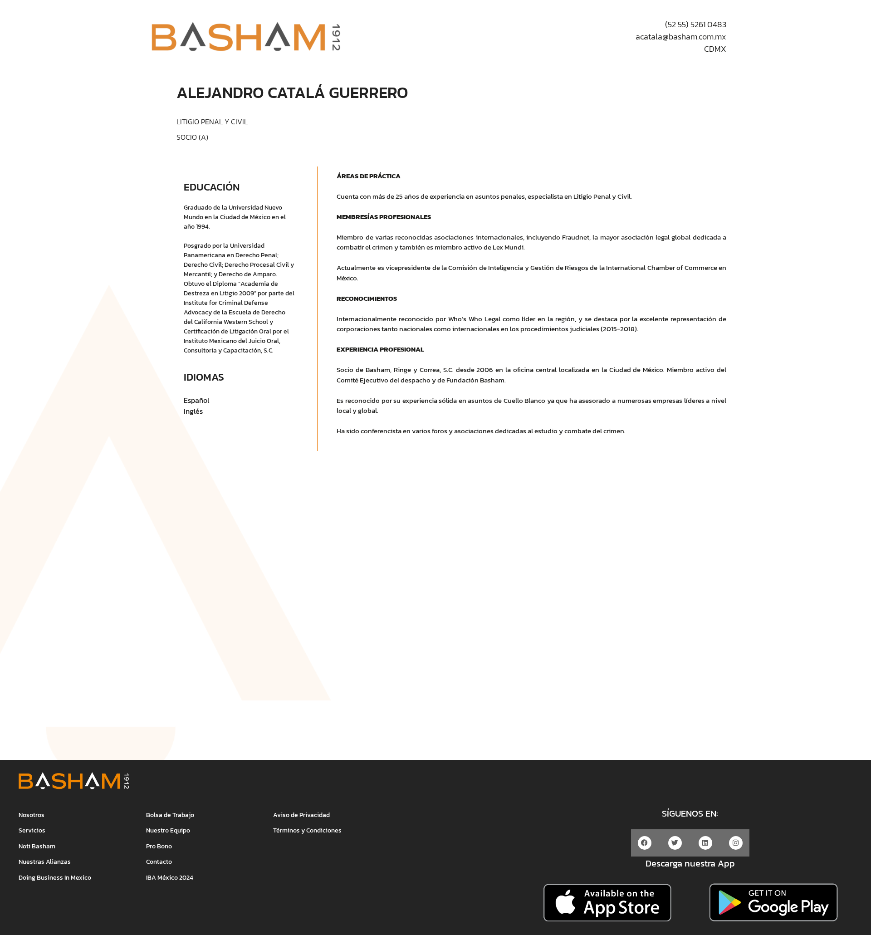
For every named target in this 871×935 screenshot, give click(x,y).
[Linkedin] (705, 843)
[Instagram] (736, 843)
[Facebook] (644, 843)
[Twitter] (675, 843)
